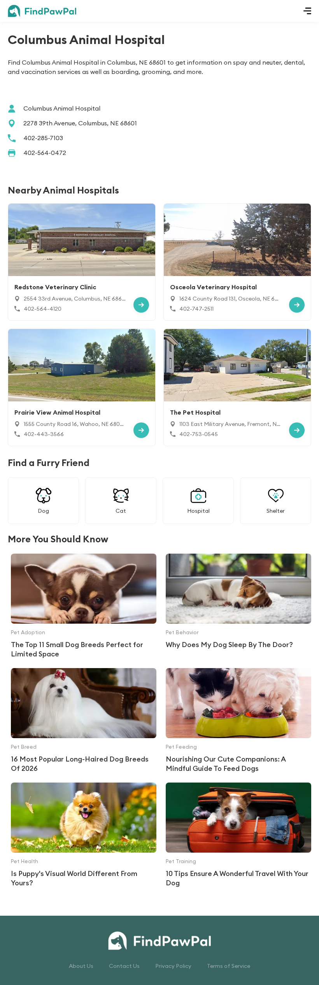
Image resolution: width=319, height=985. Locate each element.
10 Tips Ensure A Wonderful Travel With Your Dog (237, 878)
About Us (81, 965)
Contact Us (124, 965)
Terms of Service (228, 965)
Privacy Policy (173, 965)
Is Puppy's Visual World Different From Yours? (74, 878)
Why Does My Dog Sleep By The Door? (229, 644)
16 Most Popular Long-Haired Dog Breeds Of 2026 (80, 764)
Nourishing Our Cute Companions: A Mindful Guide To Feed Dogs (226, 764)
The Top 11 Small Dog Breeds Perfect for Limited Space (77, 649)
